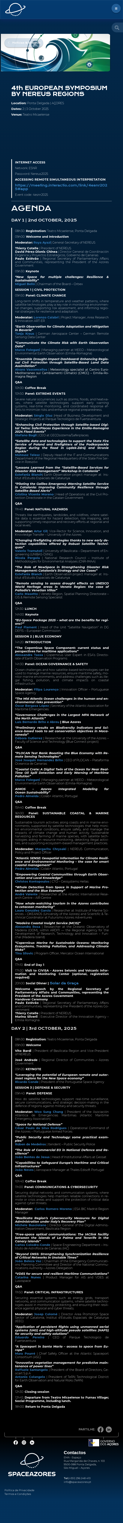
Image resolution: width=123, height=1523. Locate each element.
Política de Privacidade (19, 1490)
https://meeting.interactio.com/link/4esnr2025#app (61, 187)
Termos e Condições (17, 1493)
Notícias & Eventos (26, 42)
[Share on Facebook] (99, 1429)
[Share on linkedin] (108, 1429)
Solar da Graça (64, 983)
